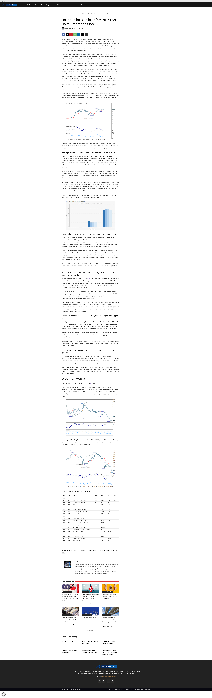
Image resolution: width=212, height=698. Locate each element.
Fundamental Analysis (67, 591)
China (82, 550)
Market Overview (77, 13)
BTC (75, 550)
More (91, 383)
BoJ (72, 550)
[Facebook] (23, 1)
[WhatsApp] (75, 34)
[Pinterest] (71, 34)
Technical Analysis (107, 615)
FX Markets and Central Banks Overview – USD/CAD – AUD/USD (110, 597)
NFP (94, 550)
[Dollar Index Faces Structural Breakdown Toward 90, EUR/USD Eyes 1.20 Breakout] (90, 588)
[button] (3, 694)
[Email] (82, 34)
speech (89, 278)
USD (63, 552)
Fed (86, 550)
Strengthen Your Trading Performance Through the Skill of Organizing (109, 652)
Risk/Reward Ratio (67, 641)
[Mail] (103, 680)
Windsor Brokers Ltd (107, 626)
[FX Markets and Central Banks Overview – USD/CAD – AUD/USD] (110, 588)
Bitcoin (68, 550)
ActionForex (69, 28)
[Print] (86, 34)
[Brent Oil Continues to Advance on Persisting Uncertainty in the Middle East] (110, 611)
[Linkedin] (78, 34)
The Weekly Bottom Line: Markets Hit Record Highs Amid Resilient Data (69, 620)
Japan (90, 550)
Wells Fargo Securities (87, 620)
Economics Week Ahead (89, 618)
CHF (79, 550)
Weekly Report (86, 591)
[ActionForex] (63, 28)
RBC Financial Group (67, 603)
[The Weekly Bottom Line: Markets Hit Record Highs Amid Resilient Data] (70, 611)
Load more (90, 630)
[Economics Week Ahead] (90, 611)
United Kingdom (106, 550)
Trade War (99, 550)
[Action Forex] (9, 5)
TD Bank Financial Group (68, 624)
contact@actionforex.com (109, 676)
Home (63, 13)
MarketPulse (105, 601)
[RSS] (25, 1)
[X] (26, 1)
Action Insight (69, 13)
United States (115, 550)
